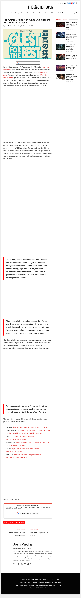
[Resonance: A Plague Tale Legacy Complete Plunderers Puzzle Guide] (60, 76)
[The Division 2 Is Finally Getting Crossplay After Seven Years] (60, 47)
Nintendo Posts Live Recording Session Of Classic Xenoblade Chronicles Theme (16, 533)
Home (12, 13)
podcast (11, 522)
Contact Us (38, 579)
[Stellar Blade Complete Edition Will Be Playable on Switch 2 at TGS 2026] (60, 35)
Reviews (23, 13)
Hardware (47, 13)
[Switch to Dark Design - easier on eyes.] (74, 13)
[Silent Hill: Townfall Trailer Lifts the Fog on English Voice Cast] (60, 24)
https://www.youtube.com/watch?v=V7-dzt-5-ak (30, 427)
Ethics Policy (23, 582)
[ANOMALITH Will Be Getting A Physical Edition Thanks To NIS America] (60, 57)
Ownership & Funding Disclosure (25, 585)
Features (35, 13)
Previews (29, 13)
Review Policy (55, 579)
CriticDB (54, 582)
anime (5, 522)
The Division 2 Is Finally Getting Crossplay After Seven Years (70, 47)
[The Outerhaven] (40, 7)
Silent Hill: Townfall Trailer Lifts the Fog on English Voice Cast (71, 25)
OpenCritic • (48, 582)
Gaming (17, 13)
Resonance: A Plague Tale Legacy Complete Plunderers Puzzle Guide (72, 77)
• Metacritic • (41, 582)
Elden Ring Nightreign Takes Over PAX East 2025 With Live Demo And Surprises (39, 533)
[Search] (76, 13)
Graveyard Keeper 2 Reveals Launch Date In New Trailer (71, 67)
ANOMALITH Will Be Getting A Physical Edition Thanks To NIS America (71, 58)
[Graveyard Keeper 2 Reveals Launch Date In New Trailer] (60, 68)
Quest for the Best (19, 522)
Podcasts (62, 13)
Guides (41, 13)
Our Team (31, 579)
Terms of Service (32, 582)
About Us (24, 579)
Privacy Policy (46, 579)
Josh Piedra (8, 26)
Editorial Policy (61, 585)
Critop (59, 582)
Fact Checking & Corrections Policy (46, 585)
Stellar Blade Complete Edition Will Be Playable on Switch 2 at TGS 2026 (71, 36)
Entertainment (55, 13)
